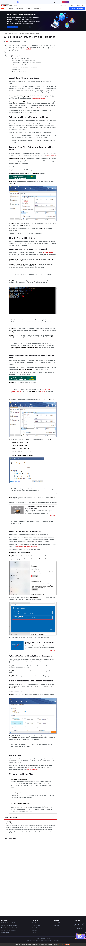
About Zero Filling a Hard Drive (21, 58)
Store (3, 8)
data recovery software (38, 98)
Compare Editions (5, 932)
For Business (20, 8)
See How (65, 2)
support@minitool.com (33, 769)
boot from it (43, 391)
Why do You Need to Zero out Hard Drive (24, 60)
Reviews (55, 927)
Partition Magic (35, 927)
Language (78, 928)
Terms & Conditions (41, 938)
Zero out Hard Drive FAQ (19, 71)
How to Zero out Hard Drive (20, 65)
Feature (28, 8)
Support (72, 5)
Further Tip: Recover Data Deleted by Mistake (25, 67)
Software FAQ (57, 922)
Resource (37, 8)
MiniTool (28, 49)
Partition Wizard (13, 5)
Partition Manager (13, 33)
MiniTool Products (64, 5)
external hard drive (51, 155)
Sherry (7, 41)
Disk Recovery (35, 930)
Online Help (56, 925)
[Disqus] (30, 856)
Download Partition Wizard (77, 8)
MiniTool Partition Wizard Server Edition (9, 927)
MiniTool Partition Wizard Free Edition (9, 922)
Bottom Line (16, 69)
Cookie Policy (60, 944)
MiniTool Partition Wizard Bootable (8, 930)
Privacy (48, 938)
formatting (41, 107)
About (78, 5)
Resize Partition (35, 922)
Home (5, 33)
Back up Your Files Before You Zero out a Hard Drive (27, 62)
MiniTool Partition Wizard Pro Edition (9, 925)
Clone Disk (34, 932)
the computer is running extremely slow (26, 546)
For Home (10, 8)
